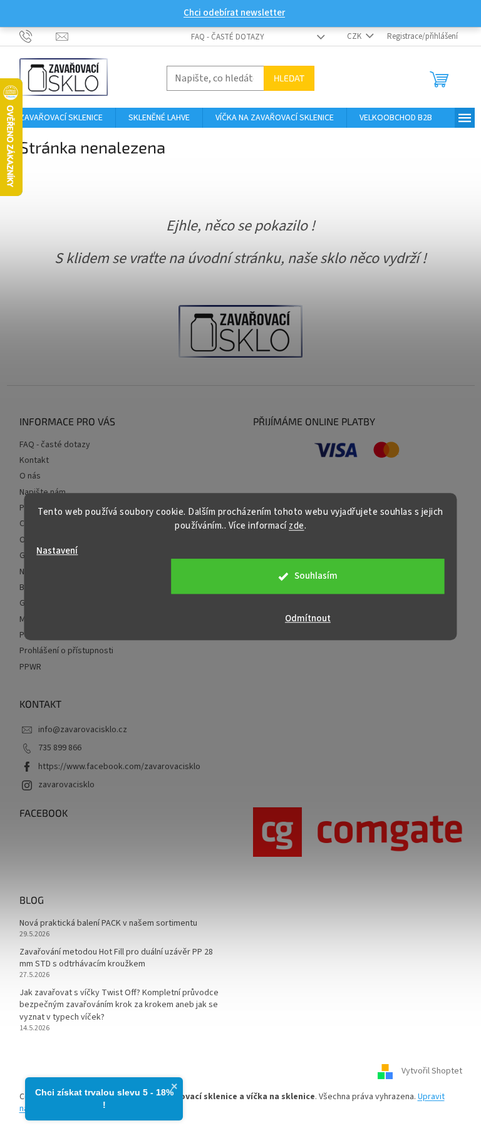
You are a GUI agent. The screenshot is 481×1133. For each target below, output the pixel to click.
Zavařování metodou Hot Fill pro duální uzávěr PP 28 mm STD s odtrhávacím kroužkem (116, 958)
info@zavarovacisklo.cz (82, 729)
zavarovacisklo (66, 785)
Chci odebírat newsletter (234, 12)
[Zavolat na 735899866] (37, 35)
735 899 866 (59, 748)
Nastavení (57, 551)
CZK (355, 36)
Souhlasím (316, 575)
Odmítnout (308, 618)
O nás (30, 476)
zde (296, 525)
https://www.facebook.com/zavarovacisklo (119, 766)
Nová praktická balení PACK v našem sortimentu (108, 923)
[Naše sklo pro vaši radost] (240, 330)
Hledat (289, 78)
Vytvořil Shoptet (431, 1071)
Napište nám (42, 492)
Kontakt (34, 460)
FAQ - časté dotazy (227, 37)
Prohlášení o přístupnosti (66, 650)
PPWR (30, 667)
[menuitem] (61, 118)
